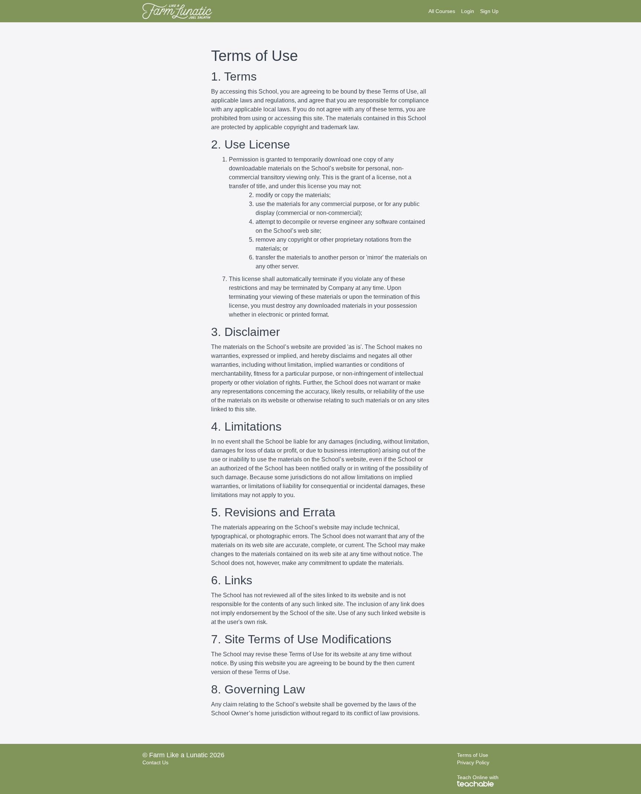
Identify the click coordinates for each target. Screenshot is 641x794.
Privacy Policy (473, 762)
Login (467, 11)
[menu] (461, 11)
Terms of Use (472, 755)
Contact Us (155, 762)
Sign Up (489, 11)
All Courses (441, 11)
